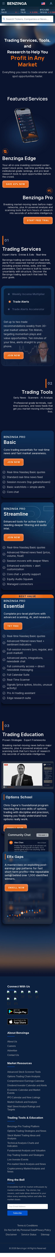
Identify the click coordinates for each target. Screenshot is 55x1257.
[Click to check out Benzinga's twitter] (30, 995)
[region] (27, 328)
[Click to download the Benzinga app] (17, 1011)
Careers (11, 1046)
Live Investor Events (17, 1159)
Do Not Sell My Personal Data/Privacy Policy (27, 1230)
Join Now (13, 355)
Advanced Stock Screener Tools (24, 1072)
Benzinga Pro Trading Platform (23, 1126)
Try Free (13, 626)
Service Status (28, 1234)
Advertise (12, 1050)
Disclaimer (11, 1234)
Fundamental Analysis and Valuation (26, 1150)
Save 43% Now (15, 184)
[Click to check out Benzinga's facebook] (9, 995)
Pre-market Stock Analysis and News (26, 1164)
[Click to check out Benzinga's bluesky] (9, 1002)
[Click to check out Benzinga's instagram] (16, 995)
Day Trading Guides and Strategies (25, 1155)
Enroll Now (16, 887)
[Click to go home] (17, 3)
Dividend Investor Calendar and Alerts (27, 1085)
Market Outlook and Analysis (22, 1102)
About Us (12, 1041)
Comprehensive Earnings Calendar (25, 1081)
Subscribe (17, 1213)
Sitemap (45, 1234)
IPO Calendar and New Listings (23, 1097)
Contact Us (13, 1055)
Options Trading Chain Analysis (23, 1076)
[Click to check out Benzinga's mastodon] (16, 1002)
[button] (43, 3)
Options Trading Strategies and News (26, 1131)
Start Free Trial (38, 220)
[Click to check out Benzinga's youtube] (37, 995)
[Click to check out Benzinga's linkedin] (23, 995)
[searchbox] (29, 19)
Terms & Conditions (27, 1225)
